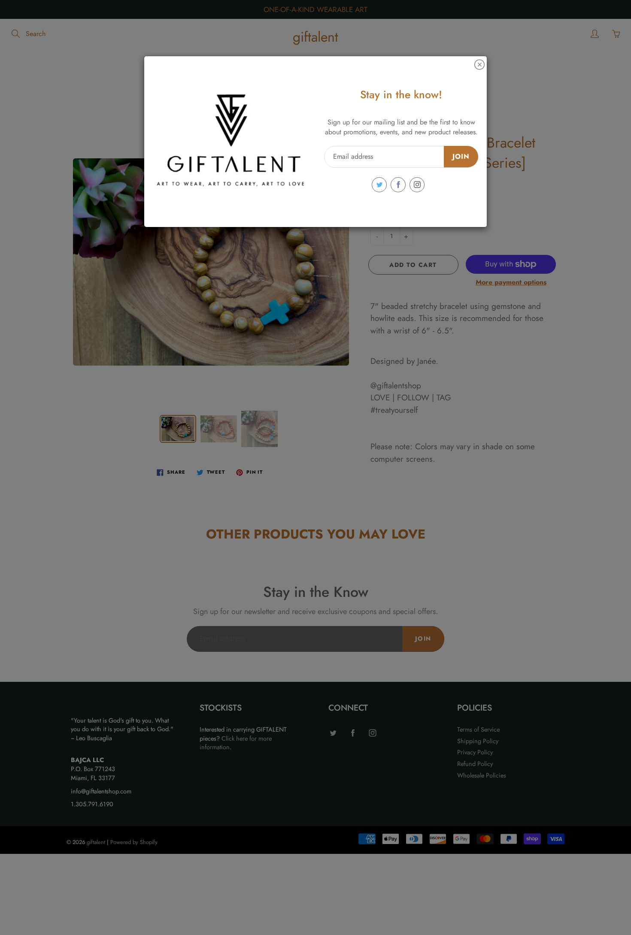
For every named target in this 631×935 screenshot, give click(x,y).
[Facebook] (398, 184)
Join (461, 156)
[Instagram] (417, 184)
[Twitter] (379, 184)
